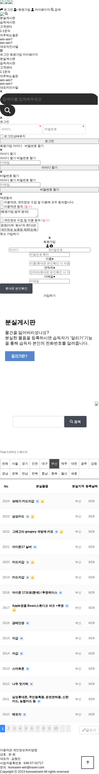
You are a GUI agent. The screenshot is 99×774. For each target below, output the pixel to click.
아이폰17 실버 (22, 547)
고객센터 (6, 26)
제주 (64, 463)
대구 (45, 463)
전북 (35, 473)
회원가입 (24, 9)
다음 (62, 728)
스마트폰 (18, 668)
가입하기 (13, 234)
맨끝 (68, 728)
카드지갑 (18, 562)
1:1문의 (5, 31)
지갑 (15, 638)
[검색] (7, 110)
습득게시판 (7, 22)
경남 (5, 473)
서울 (15, 463)
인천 (35, 463)
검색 (57, 9)
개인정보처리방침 (25, 750)
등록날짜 (92, 486)
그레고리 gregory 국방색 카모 (33, 531)
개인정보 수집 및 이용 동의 (27, 220)
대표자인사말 (9, 46)
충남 (45, 473)
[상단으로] (87, 762)
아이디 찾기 (8, 158)
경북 (15, 473)
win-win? (6, 39)
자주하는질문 (9, 35)
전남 (25, 473)
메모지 (17, 714)
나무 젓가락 (20, 684)
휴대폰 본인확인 (16, 288)
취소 (3, 234)
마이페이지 (42, 9)
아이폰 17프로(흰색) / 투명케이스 (35, 592)
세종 (74, 473)
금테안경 (18, 623)
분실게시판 (7, 18)
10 (56, 728)
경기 (25, 463)
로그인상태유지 (14, 136)
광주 (84, 463)
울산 (64, 473)
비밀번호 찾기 (26, 158)
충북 (54, 473)
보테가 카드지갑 (23, 501)
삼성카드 (18, 516)
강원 (94, 463)
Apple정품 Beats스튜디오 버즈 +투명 (38, 606)
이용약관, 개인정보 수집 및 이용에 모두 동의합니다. (39, 202)
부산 (54, 463)
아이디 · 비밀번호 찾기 (28, 146)
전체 (5, 463)
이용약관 (6, 750)
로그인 (8, 9)
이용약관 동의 (18, 206)
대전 (74, 463)
